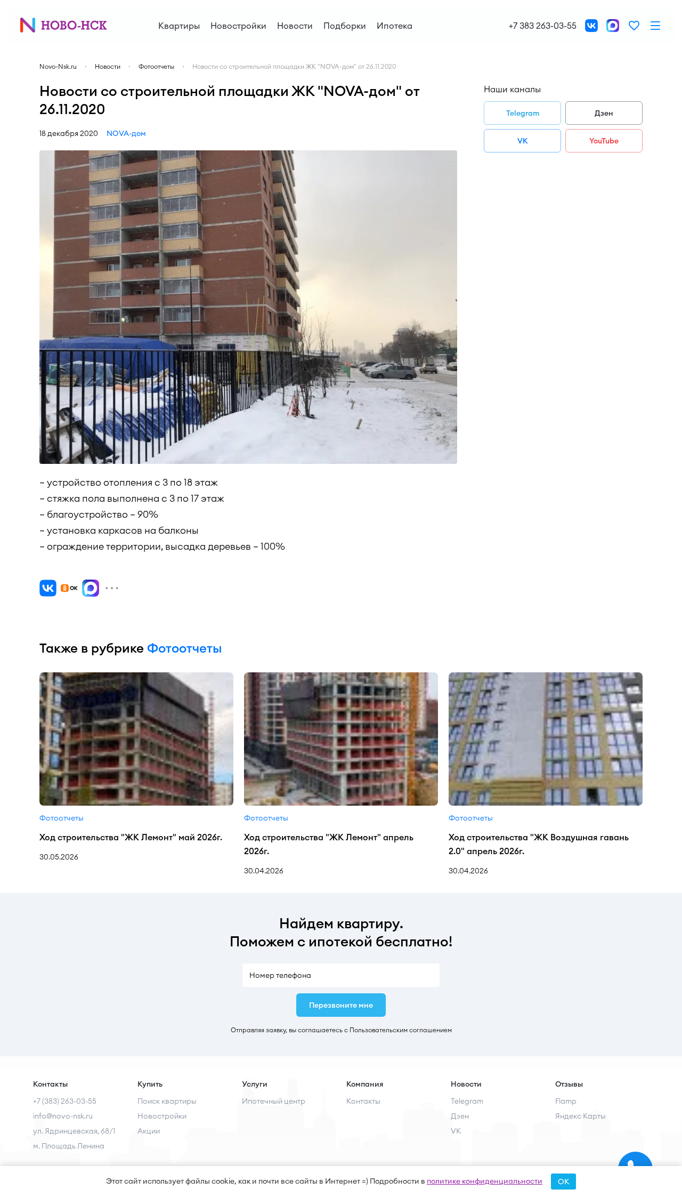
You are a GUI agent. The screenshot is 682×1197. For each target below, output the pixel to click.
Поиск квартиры (167, 1101)
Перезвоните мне (341, 1005)
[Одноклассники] (69, 588)
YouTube (604, 141)
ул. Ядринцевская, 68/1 (74, 1131)
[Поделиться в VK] (47, 588)
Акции (148, 1131)
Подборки (344, 25)
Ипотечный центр (273, 1101)
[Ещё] (111, 588)
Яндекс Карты (580, 1116)
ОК (563, 1181)
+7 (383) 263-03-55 (64, 1101)
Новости (295, 25)
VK (522, 141)
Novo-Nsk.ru (58, 66)
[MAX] (90, 588)
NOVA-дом (126, 133)
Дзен (604, 113)
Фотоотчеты (156, 66)
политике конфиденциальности (484, 1181)
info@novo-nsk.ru (63, 1116)
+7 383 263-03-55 (543, 25)
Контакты (363, 1101)
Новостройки (238, 25)
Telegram (522, 113)
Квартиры (179, 25)
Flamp (566, 1101)
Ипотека (394, 25)
